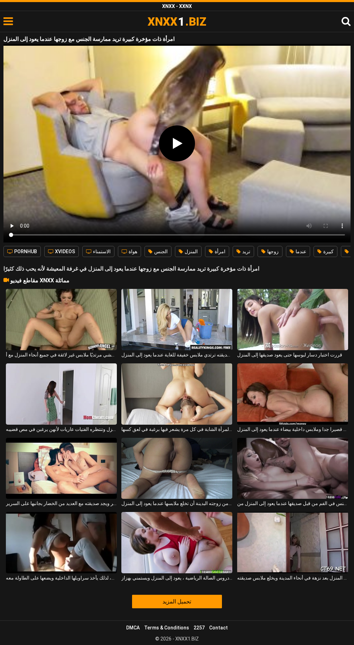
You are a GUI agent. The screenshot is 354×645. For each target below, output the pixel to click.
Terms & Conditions (166, 627)
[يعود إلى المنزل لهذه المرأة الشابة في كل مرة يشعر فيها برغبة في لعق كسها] (176, 394)
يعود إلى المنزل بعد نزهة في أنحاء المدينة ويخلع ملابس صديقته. (292, 578)
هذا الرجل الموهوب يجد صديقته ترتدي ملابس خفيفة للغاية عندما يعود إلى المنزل (176, 354)
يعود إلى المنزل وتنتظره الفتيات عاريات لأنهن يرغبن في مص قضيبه (61, 429)
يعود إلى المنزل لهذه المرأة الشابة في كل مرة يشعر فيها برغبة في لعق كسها (176, 429)
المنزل (191, 251)
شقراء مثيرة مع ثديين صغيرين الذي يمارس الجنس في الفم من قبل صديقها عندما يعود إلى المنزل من (292, 503)
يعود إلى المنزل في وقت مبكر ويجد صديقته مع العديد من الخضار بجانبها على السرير (61, 503)
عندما (300, 251)
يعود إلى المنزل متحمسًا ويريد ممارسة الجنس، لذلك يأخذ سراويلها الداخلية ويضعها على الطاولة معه (61, 578)
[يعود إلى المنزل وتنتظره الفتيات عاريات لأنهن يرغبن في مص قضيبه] (61, 394)
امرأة (219, 251)
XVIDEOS (64, 251)
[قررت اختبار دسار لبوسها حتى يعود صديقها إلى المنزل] (292, 319)
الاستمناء (101, 251)
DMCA (133, 627)
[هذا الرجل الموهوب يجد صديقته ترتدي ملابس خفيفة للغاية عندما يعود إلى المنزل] (176, 319)
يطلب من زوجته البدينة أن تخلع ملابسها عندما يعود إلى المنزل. (176, 503)
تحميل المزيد (176, 601)
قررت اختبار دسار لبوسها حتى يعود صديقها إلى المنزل (289, 354)
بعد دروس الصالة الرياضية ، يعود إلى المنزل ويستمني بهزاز (176, 578)
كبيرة (328, 251)
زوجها (272, 251)
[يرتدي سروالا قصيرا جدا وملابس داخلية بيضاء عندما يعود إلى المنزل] (292, 394)
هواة (132, 251)
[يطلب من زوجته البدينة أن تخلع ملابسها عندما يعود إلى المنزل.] (176, 468)
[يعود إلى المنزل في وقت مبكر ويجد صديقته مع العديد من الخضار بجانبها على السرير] (61, 468)
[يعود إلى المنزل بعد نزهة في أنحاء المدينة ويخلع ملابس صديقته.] (292, 542)
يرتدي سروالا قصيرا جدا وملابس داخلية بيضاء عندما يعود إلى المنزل (292, 429)
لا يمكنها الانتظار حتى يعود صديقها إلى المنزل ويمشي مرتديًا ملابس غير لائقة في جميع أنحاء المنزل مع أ (61, 354)
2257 (199, 627)
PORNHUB (25, 251)
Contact (218, 627)
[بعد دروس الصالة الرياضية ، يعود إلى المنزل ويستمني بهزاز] (176, 542)
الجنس (160, 251)
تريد (245, 251)
